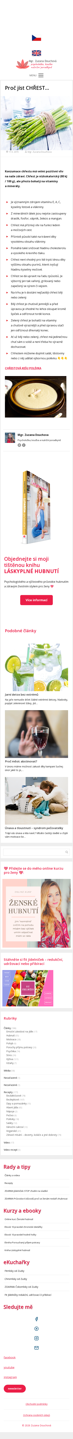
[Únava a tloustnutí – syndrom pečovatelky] (36, 801)
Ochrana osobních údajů (36, 1415)
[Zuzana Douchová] (36, 64)
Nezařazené (10, 1077)
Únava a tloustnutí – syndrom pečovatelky (34, 828)
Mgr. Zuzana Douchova (40, 151)
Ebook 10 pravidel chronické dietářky (23, 1226)
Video (7, 1142)
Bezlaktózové (13, 1095)
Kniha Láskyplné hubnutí (17, 1250)
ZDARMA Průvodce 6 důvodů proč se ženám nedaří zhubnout (36, 1198)
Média (7, 1070)
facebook (10, 1357)
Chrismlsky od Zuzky (16, 1279)
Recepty (8, 1092)
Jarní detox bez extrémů (21, 694)
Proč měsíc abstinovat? (21, 761)
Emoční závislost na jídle (19, 1031)
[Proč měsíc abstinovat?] (36, 734)
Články (7, 1028)
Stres (9, 1055)
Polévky (10, 1119)
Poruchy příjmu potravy (19, 1047)
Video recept (10, 1149)
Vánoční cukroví (14, 1127)
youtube (9, 1367)
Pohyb (9, 1043)
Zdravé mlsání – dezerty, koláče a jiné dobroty (31, 1134)
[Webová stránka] (19, 445)
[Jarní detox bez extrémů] (36, 667)
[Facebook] (23, 445)
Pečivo (10, 1115)
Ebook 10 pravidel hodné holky (20, 1234)
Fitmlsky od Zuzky (14, 1270)
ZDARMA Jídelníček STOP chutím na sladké (26, 1190)
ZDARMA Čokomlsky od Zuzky (21, 1286)
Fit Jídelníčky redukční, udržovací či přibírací (28, 1294)
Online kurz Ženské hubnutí (19, 1219)
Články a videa (12, 1175)
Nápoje (10, 1111)
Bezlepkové (12, 1099)
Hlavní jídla (12, 1107)
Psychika (11, 1051)
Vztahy (10, 1063)
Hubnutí (10, 1035)
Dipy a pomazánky (16, 1103)
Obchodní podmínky (37, 1404)
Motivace (11, 1039)
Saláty (9, 1123)
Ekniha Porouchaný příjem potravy (22, 1242)
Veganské (11, 1130)
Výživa (9, 1059)
